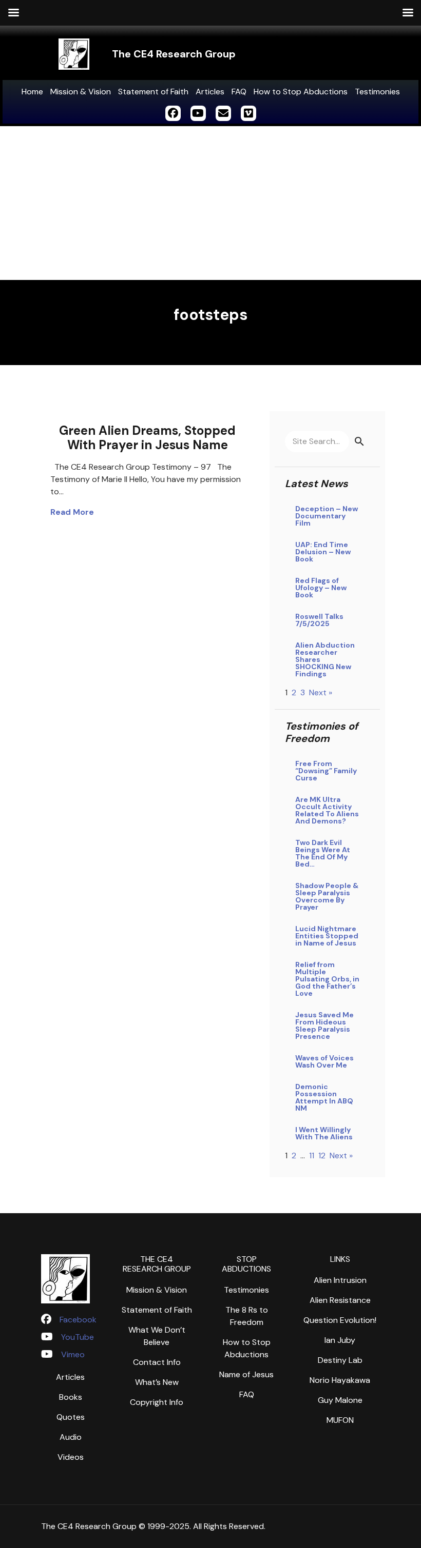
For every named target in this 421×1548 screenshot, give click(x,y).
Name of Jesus (246, 1374)
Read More (72, 512)
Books (70, 1397)
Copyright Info (156, 1402)
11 (311, 1155)
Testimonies (377, 91)
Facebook (78, 1319)
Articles (210, 91)
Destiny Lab (340, 1360)
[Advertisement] (210, 203)
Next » (320, 692)
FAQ (239, 91)
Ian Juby (339, 1340)
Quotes (70, 1417)
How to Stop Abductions (301, 91)
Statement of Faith (153, 91)
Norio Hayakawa (340, 1380)
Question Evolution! (339, 1320)
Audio (71, 1437)
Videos (71, 1457)
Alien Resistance (340, 1300)
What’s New (157, 1382)
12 (322, 1155)
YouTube (77, 1337)
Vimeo (73, 1354)
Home (32, 91)
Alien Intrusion (340, 1280)
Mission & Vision (80, 91)
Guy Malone (340, 1400)
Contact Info (157, 1362)
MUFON (340, 1420)
